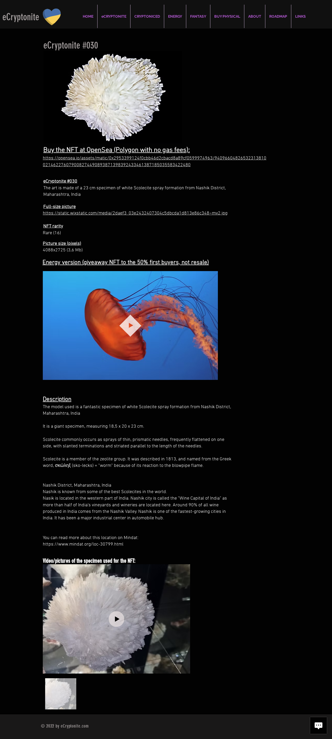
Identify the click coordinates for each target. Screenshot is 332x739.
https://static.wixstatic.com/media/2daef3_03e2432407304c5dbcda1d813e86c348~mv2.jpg (135, 213)
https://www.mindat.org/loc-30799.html (83, 544)
